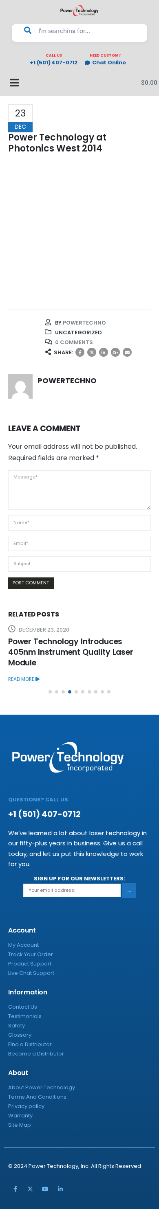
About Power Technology (41, 1087)
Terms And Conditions (37, 1097)
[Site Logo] (79, 10)
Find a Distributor (30, 1044)
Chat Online (109, 62)
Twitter (91, 352)
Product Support (29, 964)
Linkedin (60, 1189)
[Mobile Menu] (10, 83)
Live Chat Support (31, 973)
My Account (23, 945)
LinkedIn (103, 352)
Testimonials (25, 1016)
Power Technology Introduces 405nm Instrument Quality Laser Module (70, 652)
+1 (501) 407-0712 (53, 62)
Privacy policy (26, 1106)
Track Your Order (30, 954)
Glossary (19, 1035)
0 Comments (74, 342)
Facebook (79, 352)
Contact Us (22, 1007)
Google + (115, 352)
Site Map (19, 1125)
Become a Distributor (36, 1054)
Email (127, 352)
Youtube (45, 1189)
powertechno (84, 323)
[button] (50, 692)
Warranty (20, 1115)
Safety (16, 1025)
